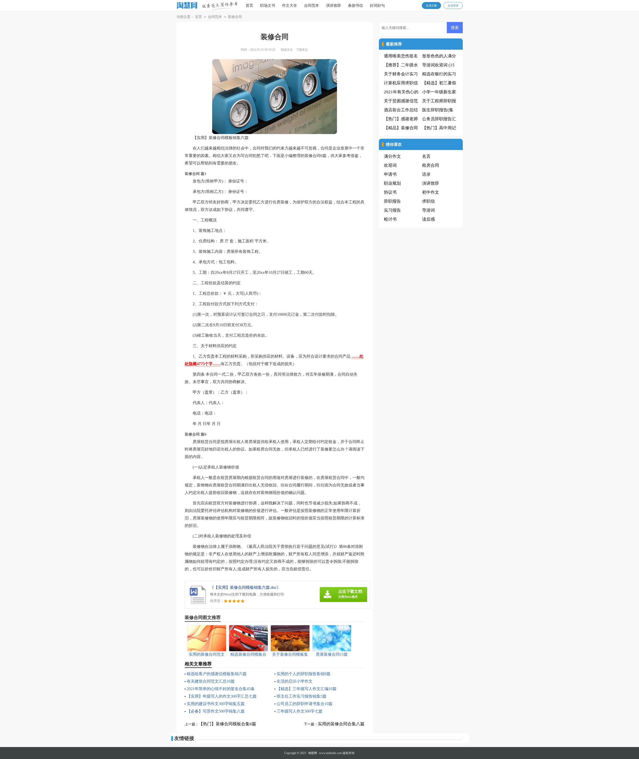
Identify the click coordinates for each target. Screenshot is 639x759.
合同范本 (311, 5)
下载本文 (302, 49)
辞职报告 (392, 201)
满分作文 (392, 156)
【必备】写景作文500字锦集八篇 (216, 711)
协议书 (390, 192)
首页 (249, 5)
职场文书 (267, 5)
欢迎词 (390, 165)
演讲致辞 (333, 5)
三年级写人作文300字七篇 (299, 711)
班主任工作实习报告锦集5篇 (301, 696)
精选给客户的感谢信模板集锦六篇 (217, 674)
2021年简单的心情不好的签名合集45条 (221, 689)
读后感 (428, 219)
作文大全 (289, 5)
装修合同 (235, 17)
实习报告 (392, 210)
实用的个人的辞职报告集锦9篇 (303, 674)
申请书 (390, 174)
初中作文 (430, 192)
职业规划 (392, 183)
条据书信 (355, 5)
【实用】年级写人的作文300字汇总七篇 (222, 696)
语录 (426, 174)
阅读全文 (287, 49)
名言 (426, 156)
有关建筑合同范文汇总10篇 (211, 681)
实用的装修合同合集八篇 (341, 724)
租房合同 (430, 165)
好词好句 (377, 5)
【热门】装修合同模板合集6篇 (227, 724)
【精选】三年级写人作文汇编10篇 (306, 689)
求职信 (428, 201)
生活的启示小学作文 (295, 681)
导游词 (428, 210)
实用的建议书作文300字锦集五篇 (216, 704)
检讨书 (390, 219)
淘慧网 (312, 753)
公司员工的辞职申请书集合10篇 (304, 704)
